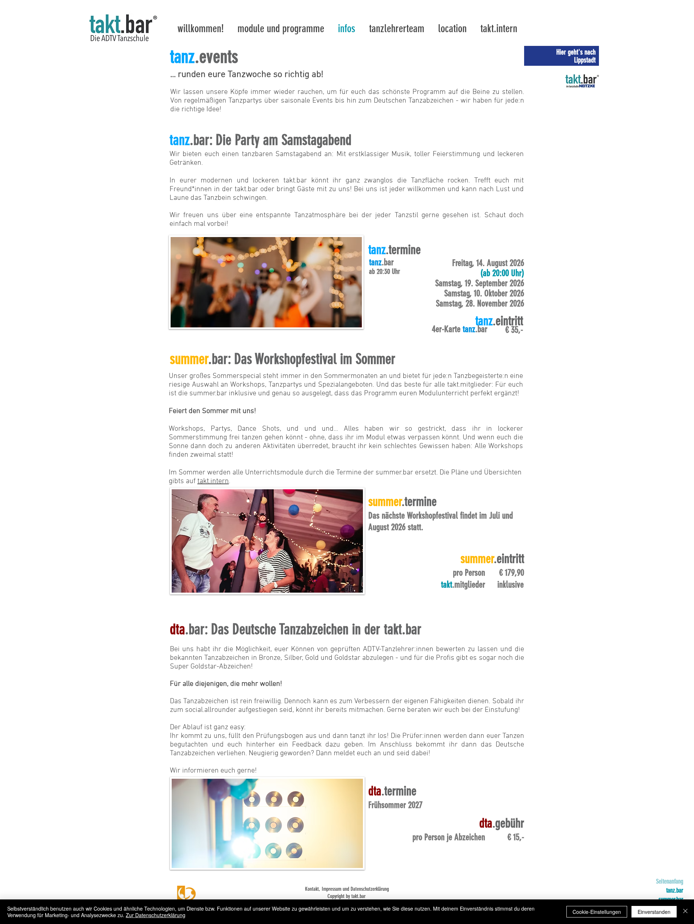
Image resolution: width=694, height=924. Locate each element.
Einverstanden (654, 911)
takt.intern (213, 481)
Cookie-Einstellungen (597, 911)
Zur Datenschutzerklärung (155, 915)
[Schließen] (685, 911)
